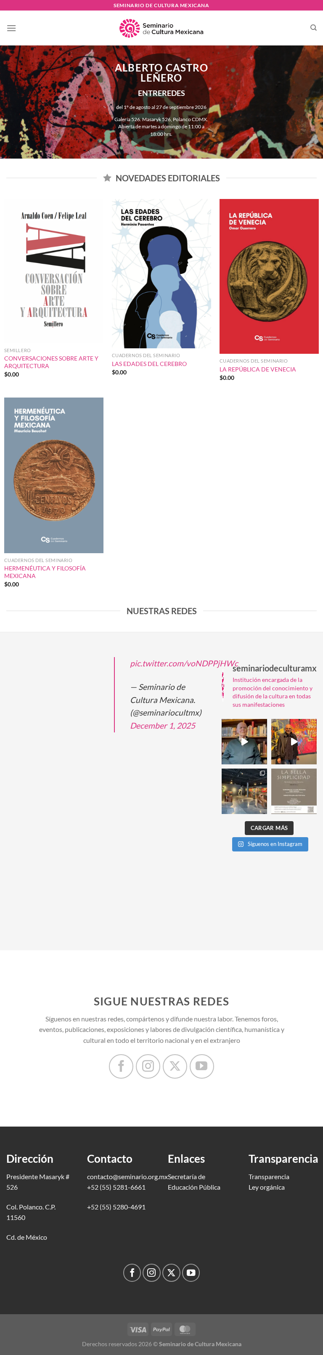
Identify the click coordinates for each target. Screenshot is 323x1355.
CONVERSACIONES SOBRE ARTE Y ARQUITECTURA (51, 362)
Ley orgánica (267, 1187)
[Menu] (11, 28)
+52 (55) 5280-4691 (116, 1207)
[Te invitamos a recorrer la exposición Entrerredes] (294, 741)
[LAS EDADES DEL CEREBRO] (161, 273)
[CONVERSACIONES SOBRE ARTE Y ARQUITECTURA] (53, 271)
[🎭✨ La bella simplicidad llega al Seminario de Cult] (294, 791)
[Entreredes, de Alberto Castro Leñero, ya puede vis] (244, 791)
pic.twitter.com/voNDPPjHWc (184, 663)
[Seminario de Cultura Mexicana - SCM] (161, 28)
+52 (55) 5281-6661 (116, 1187)
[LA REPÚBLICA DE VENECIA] (269, 276)
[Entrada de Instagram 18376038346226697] (244, 741)
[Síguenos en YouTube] (202, 1066)
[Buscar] (313, 28)
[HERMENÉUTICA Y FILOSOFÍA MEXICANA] (53, 475)
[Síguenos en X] (175, 1066)
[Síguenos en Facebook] (121, 1066)
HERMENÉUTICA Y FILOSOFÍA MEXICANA (45, 572)
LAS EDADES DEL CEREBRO (149, 363)
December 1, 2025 (162, 725)
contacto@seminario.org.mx (127, 1176)
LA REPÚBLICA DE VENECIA (258, 369)
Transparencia (269, 1176)
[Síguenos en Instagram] (148, 1066)
